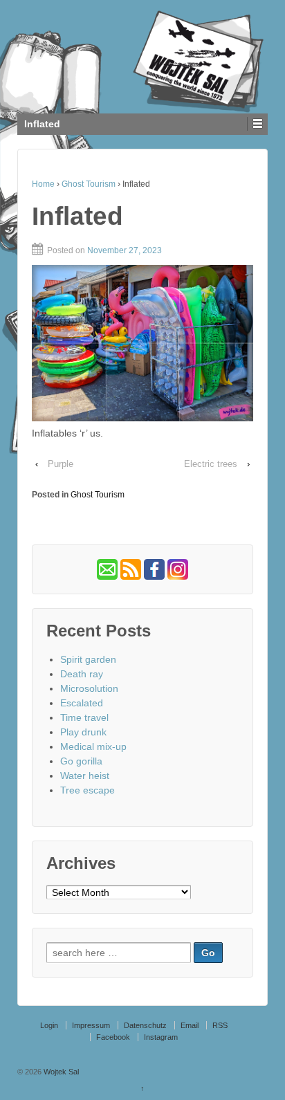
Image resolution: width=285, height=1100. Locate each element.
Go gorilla (81, 761)
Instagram (161, 1037)
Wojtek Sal (60, 1071)
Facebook (113, 1037)
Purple (60, 464)
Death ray (81, 673)
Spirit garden (88, 659)
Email (190, 1025)
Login (49, 1025)
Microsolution (89, 688)
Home (43, 184)
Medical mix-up (93, 746)
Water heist (84, 775)
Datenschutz (145, 1025)
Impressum (91, 1025)
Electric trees (210, 464)
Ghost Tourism (89, 184)
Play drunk (83, 731)
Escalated (81, 702)
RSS (220, 1025)
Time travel (84, 717)
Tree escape (87, 790)
